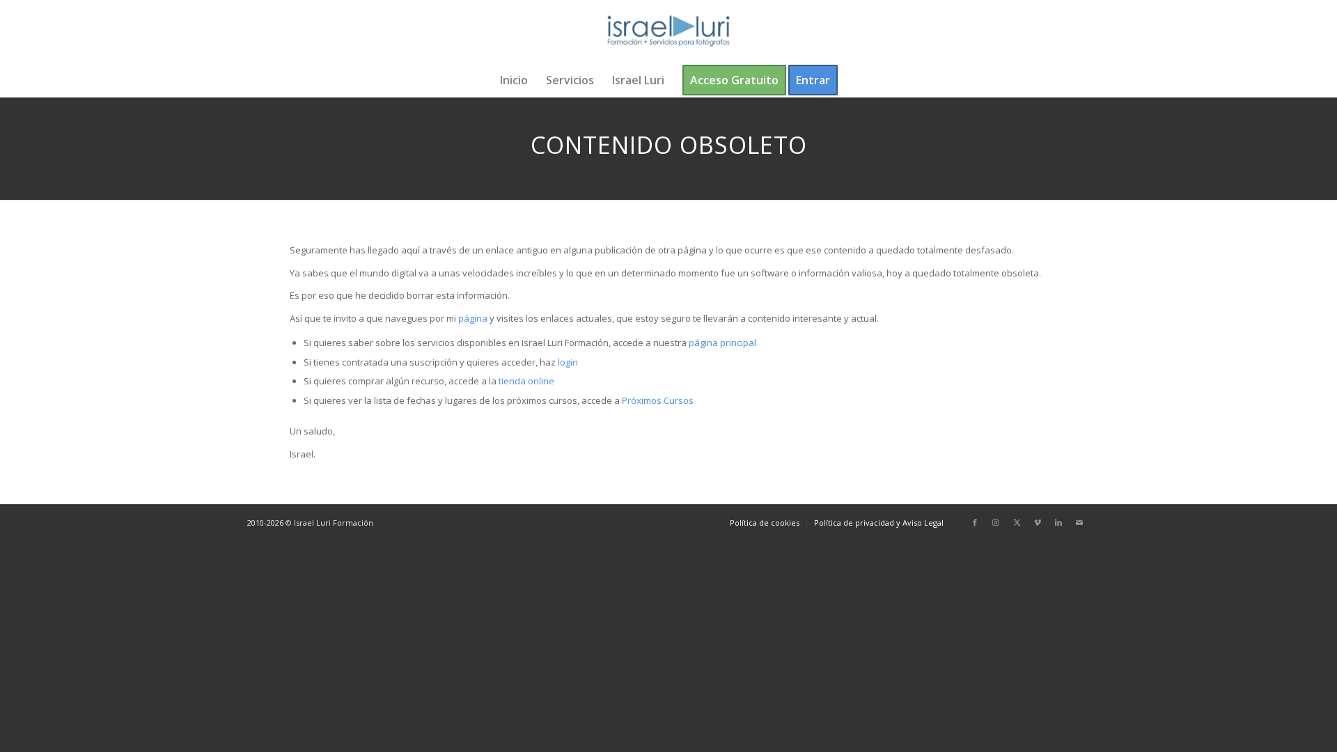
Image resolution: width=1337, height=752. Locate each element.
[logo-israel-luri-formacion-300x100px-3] (668, 31)
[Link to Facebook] (974, 522)
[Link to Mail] (1079, 522)
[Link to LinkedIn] (1058, 522)
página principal (722, 342)
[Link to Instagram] (995, 522)
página (472, 318)
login (568, 362)
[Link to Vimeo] (1037, 522)
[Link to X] (1016, 522)
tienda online (526, 381)
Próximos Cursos (657, 400)
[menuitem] (514, 80)
